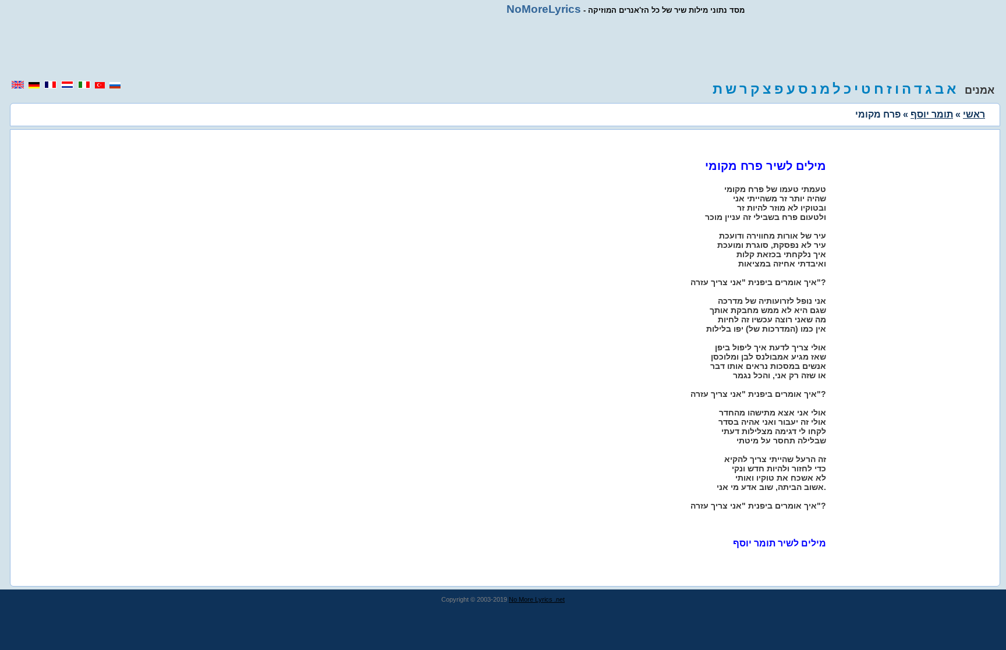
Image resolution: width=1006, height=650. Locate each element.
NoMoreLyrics (543, 9)
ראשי (974, 114)
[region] (503, 48)
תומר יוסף (932, 114)
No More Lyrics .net (537, 599)
